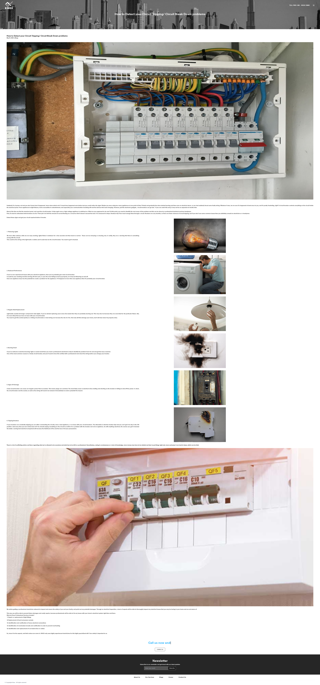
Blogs (161, 677)
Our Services (149, 677)
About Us (137, 677)
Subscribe (172, 668)
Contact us (160, 649)
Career (171, 677)
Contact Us (182, 677)
